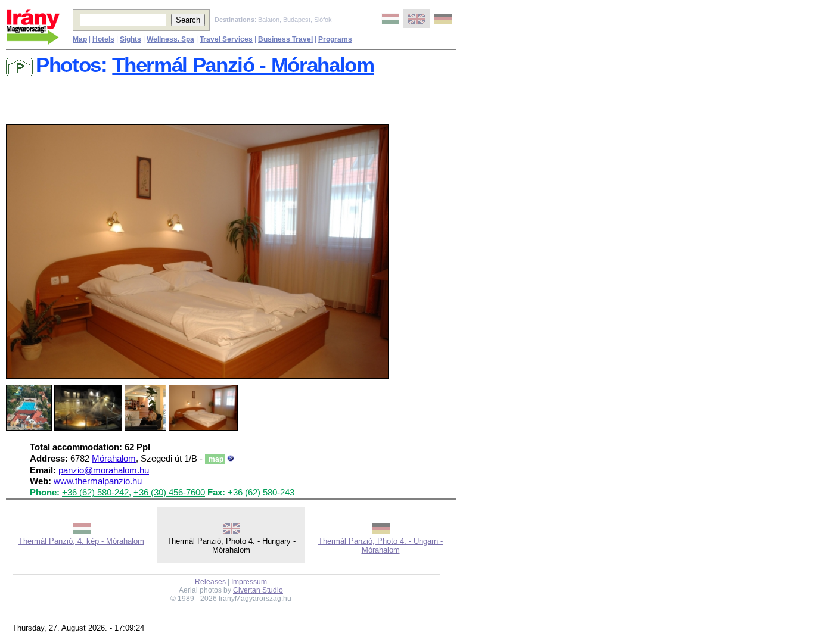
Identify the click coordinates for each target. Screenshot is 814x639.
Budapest (296, 19)
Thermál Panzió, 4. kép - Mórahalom (81, 541)
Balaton (268, 19)
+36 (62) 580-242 (95, 492)
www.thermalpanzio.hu (98, 481)
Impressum (249, 582)
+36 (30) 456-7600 (169, 492)
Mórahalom (114, 458)
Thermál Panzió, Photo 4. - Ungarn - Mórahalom (380, 545)
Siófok (323, 19)
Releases (210, 582)
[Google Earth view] (230, 458)
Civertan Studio (258, 590)
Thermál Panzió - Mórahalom (243, 65)
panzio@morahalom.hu (103, 470)
